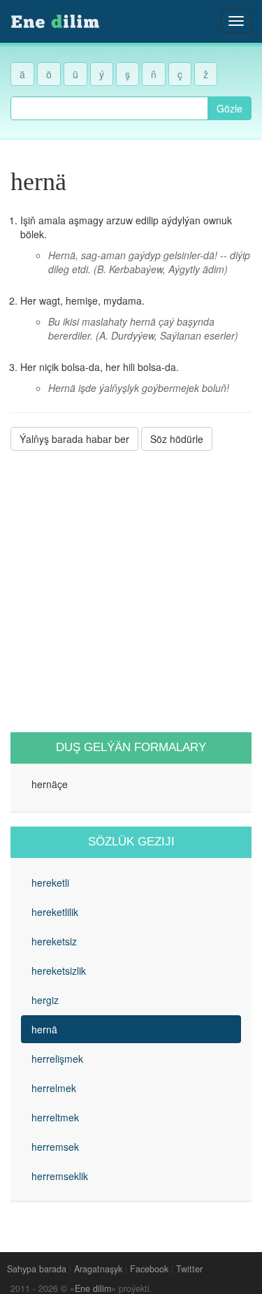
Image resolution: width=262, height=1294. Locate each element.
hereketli (50, 882)
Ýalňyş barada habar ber (74, 439)
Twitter (189, 1269)
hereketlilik (54, 912)
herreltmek (55, 1117)
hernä (44, 1029)
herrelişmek (57, 1059)
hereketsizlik (58, 970)
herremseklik (59, 1176)
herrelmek (53, 1088)
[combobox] (109, 108)
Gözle (229, 108)
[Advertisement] (131, 591)
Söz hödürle (176, 439)
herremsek (55, 1147)
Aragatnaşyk (98, 1269)
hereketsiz (54, 941)
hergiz (45, 1000)
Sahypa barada (36, 1269)
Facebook (149, 1269)
